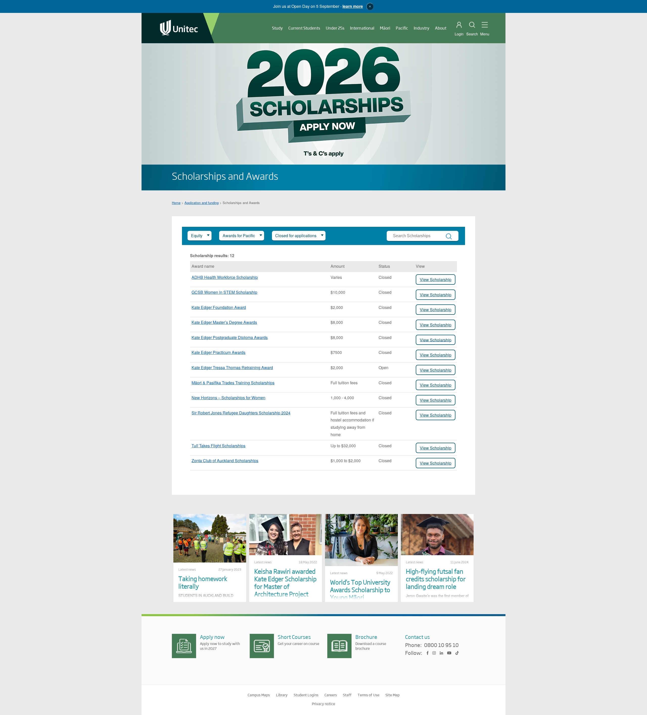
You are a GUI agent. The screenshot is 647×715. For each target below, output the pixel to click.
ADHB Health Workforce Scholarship (225, 277)
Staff (347, 694)
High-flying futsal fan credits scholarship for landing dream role (436, 579)
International (362, 28)
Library (282, 694)
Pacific (402, 28)
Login (459, 33)
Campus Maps (259, 694)
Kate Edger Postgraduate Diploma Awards (230, 337)
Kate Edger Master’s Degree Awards (224, 322)
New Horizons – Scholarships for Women (228, 397)
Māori (385, 28)
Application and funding (201, 202)
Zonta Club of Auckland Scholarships (225, 460)
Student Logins (306, 694)
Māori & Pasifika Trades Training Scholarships (233, 383)
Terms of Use (368, 694)
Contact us (417, 637)
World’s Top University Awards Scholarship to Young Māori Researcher (360, 593)
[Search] (449, 236)
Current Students (304, 28)
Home (176, 202)
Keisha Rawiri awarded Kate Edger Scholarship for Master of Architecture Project (285, 582)
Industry (421, 28)
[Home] (179, 28)
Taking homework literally (202, 582)
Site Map (392, 694)
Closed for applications (295, 235)
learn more (352, 6)
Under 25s (335, 28)
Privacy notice (323, 703)
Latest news (187, 569)
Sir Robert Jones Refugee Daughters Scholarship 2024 (241, 413)
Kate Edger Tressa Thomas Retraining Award (232, 367)
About (440, 28)
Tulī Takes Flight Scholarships (218, 446)
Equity (196, 235)
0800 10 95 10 (441, 645)
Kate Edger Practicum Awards (218, 352)
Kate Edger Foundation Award (219, 307)
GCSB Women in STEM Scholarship (224, 292)
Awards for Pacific (239, 235)
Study (277, 28)
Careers (331, 694)
